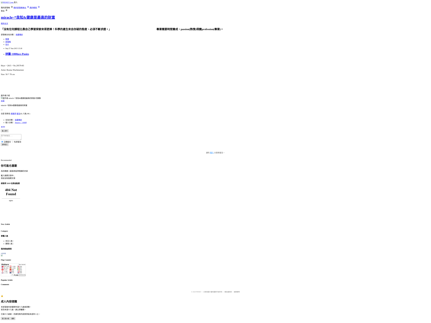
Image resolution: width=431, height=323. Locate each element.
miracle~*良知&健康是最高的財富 (28, 17)
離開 (12, 318)
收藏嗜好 (19, 35)
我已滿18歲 (5, 318)
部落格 (8, 42)
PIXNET (198, 292)
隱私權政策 (228, 292)
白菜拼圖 (3, 253)
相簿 (7, 39)
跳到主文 (4, 24)
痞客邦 (13, 114)
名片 (7, 44)
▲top (3, 126)
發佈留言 (5, 144)
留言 (18, 114)
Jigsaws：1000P (21, 123)
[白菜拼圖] (2, 256)
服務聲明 (237, 292)
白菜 (2, 101)
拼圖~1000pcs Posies (17, 53)
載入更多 (5, 131)
